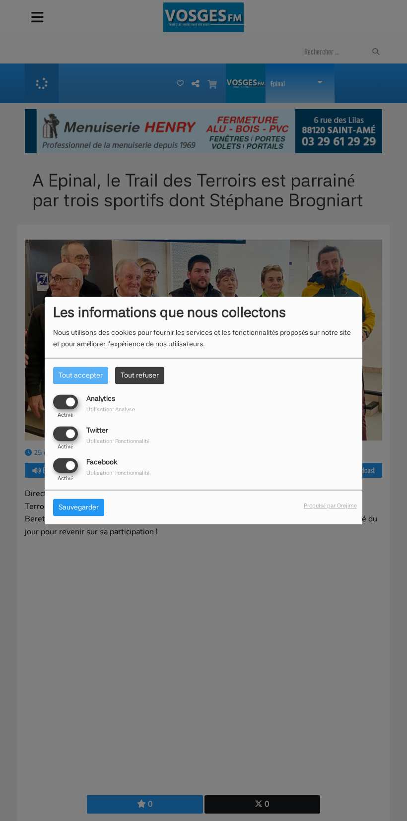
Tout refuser (140, 375)
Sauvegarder (79, 507)
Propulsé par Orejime (330, 505)
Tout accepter (81, 375)
